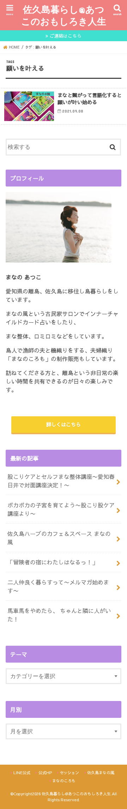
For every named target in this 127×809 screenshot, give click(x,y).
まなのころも (63, 780)
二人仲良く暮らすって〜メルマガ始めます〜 (58, 586)
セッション (69, 772)
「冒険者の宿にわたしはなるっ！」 (52, 562)
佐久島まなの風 (100, 772)
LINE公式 (21, 772)
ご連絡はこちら (65, 36)
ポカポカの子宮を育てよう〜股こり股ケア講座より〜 (61, 509)
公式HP (45, 772)
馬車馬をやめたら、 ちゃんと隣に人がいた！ (59, 615)
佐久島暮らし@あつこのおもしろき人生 (63, 15)
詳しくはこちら (63, 424)
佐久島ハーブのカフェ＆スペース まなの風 (59, 538)
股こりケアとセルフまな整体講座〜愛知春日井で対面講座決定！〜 (61, 481)
